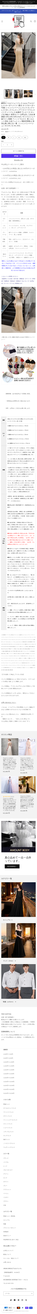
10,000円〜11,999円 (8, 1062)
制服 (4, 1224)
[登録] (31, 1293)
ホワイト (5, 1181)
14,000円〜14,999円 (8, 1073)
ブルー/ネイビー (8, 1170)
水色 (4, 1205)
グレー (5, 1185)
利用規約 (5, 1231)
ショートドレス (7, 1127)
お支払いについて (8, 1250)
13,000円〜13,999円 (8, 1070)
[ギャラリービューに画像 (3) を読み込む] (28, 93)
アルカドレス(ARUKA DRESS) (16, 1310)
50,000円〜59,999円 (8, 1093)
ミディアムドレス (8, 1131)
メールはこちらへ (15, 500)
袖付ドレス (6, 1139)
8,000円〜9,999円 (8, 1058)
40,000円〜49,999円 (8, 1089)
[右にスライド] (35, 94)
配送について (7, 1254)
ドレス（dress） (8, 961)
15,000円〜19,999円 (8, 1077)
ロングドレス (7, 1135)
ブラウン (5, 1201)
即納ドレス (6, 1104)
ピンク (5, 1178)
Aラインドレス (7, 1116)
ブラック (5, 1158)
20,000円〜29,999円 (8, 1081)
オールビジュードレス (9, 1108)
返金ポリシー (7, 1235)
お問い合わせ (7, 1262)
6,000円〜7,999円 (8, 1054)
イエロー (5, 1197)
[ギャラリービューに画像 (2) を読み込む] (18, 93)
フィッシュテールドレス (10, 1120)
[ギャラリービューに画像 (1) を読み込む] (8, 93)
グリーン (5, 1174)
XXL (25, 137)
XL (19, 137)
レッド (5, 1166)
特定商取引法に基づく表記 (10, 1239)
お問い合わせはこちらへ (8, 702)
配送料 (6, 131)
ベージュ (5, 1193)
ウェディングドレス (9, 1147)
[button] (2, 21)
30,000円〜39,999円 (8, 1085)
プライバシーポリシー (9, 1228)
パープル (5, 1162)
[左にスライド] (2, 94)
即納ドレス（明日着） (9, 1216)
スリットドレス (7, 1124)
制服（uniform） (8, 1002)
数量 (2, 141)
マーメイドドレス (8, 1112)
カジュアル (7, 920)
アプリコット (7, 1189)
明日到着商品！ (12, 866)
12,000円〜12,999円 (8, 1066)
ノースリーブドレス (9, 1143)
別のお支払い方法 (18, 160)
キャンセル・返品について (10, 1258)
